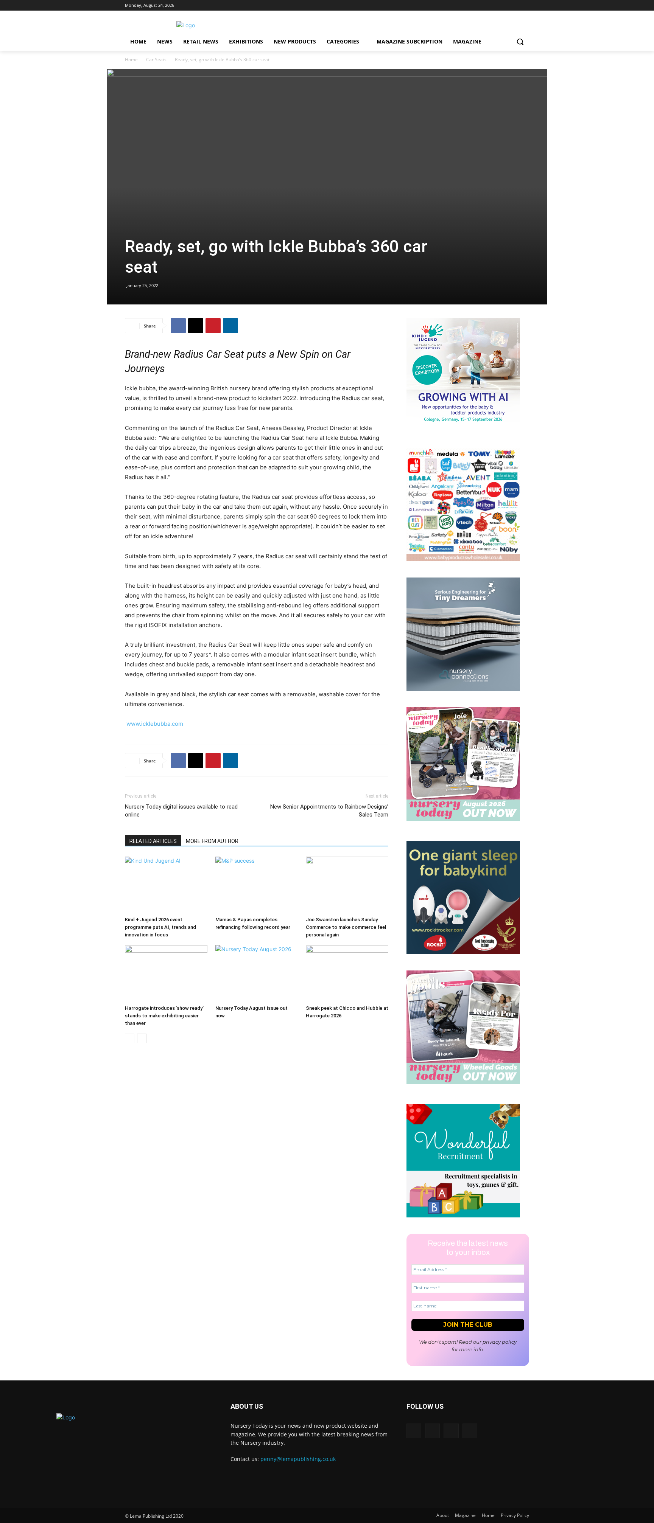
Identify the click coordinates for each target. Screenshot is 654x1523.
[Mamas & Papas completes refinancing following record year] (256, 885)
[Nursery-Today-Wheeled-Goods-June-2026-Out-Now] (463, 1081)
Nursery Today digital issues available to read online (181, 810)
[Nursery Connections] (463, 688)
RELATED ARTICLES (153, 841)
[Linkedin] (493, 5)
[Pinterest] (213, 325)
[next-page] (141, 1038)
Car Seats (156, 59)
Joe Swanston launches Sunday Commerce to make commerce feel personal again (346, 927)
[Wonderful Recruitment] (463, 1215)
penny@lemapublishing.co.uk (298, 1458)
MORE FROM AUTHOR (212, 841)
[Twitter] (514, 5)
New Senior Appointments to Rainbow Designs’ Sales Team (329, 810)
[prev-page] (129, 1038)
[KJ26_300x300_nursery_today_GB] (463, 429)
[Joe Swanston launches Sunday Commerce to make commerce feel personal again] (347, 885)
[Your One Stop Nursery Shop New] (463, 559)
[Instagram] (504, 5)
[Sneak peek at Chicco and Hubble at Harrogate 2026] (347, 973)
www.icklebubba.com (154, 723)
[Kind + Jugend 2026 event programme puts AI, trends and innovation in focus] (166, 885)
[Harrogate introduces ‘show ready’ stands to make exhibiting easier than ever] (166, 973)
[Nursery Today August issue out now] (256, 973)
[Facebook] (524, 5)
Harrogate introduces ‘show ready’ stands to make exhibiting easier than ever (164, 1015)
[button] (520, 42)
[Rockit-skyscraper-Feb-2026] (463, 952)
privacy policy (500, 1342)
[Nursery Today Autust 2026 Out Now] (463, 818)
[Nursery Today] (185, 25)
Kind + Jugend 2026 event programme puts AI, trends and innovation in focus (160, 927)
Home (131, 59)
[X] (195, 325)
